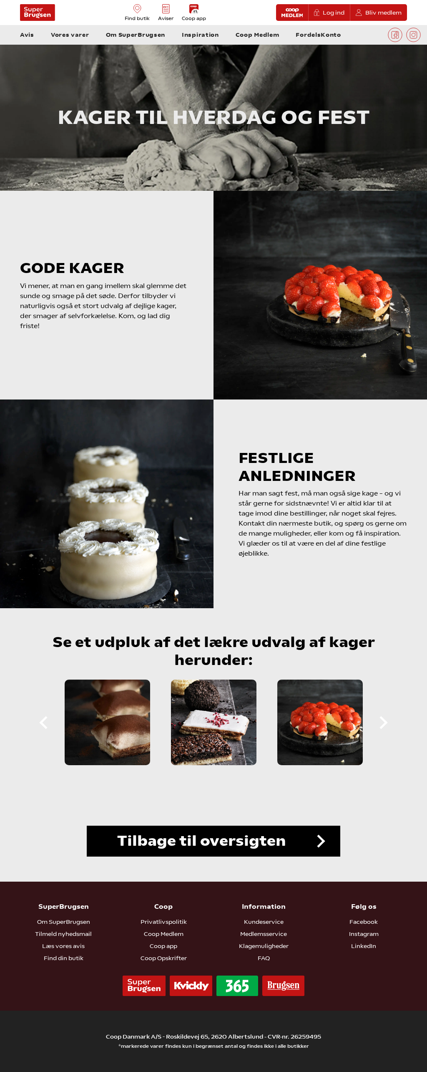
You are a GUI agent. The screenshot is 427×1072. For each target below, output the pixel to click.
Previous (50, 723)
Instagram (364, 933)
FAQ (264, 958)
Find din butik (63, 958)
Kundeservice (264, 921)
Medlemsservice (263, 933)
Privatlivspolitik (164, 921)
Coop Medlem (163, 933)
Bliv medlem (383, 12)
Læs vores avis (63, 946)
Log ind (333, 12)
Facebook (363, 921)
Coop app (163, 946)
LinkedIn (363, 946)
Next (376, 723)
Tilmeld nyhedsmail (63, 933)
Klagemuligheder (264, 946)
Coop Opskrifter (164, 958)
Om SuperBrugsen (63, 921)
